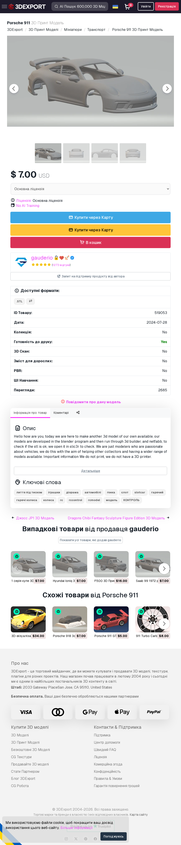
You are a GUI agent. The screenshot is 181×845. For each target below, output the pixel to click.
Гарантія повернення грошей (117, 786)
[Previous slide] (14, 88)
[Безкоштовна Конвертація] (30, 301)
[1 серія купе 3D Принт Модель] (28, 564)
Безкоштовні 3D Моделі (30, 749)
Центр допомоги (107, 742)
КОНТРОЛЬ (131, 500)
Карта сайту (139, 815)
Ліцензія (100, 757)
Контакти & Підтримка (117, 727)
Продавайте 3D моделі (30, 764)
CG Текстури (21, 757)
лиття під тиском (29, 492)
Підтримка (102, 735)
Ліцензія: (24, 200)
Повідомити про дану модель (93, 402)
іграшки (54, 492)
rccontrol (75, 500)
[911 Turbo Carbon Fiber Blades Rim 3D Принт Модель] (152, 619)
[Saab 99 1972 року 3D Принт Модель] (152, 564)
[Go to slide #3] (104, 153)
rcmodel (94, 500)
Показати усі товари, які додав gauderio (90, 540)
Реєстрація (167, 6)
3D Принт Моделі (25, 742)
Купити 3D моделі (30, 727)
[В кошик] (30, 571)
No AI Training (27, 205)
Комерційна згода (108, 764)
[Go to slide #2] (76, 153)
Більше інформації (76, 827)
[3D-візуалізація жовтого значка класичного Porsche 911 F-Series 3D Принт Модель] (28, 619)
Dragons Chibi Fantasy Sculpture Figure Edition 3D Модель (116, 518)
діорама (72, 492)
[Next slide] (167, 88)
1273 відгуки (61, 265)
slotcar (139, 492)
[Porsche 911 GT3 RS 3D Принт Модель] (111, 619)
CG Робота (20, 786)
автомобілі (93, 492)
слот (124, 492)
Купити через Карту (93, 217)
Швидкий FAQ (105, 749)
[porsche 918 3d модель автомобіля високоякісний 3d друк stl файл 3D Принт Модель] (69, 619)
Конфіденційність (107, 771)
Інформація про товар (30, 413)
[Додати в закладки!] (39, 571)
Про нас (19, 663)
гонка (111, 492)
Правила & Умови (108, 778)
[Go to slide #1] (48, 153)
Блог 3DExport (23, 778)
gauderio (42, 257)
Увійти (146, 6)
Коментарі (61, 413)
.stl (19, 301)
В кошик (93, 242)
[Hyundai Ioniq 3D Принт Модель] (69, 564)
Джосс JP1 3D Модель (35, 518)
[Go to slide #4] (133, 153)
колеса (48, 500)
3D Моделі (20, 735)
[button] (164, 569)
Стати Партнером (25, 771)
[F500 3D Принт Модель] (111, 564)
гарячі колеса (26, 500)
